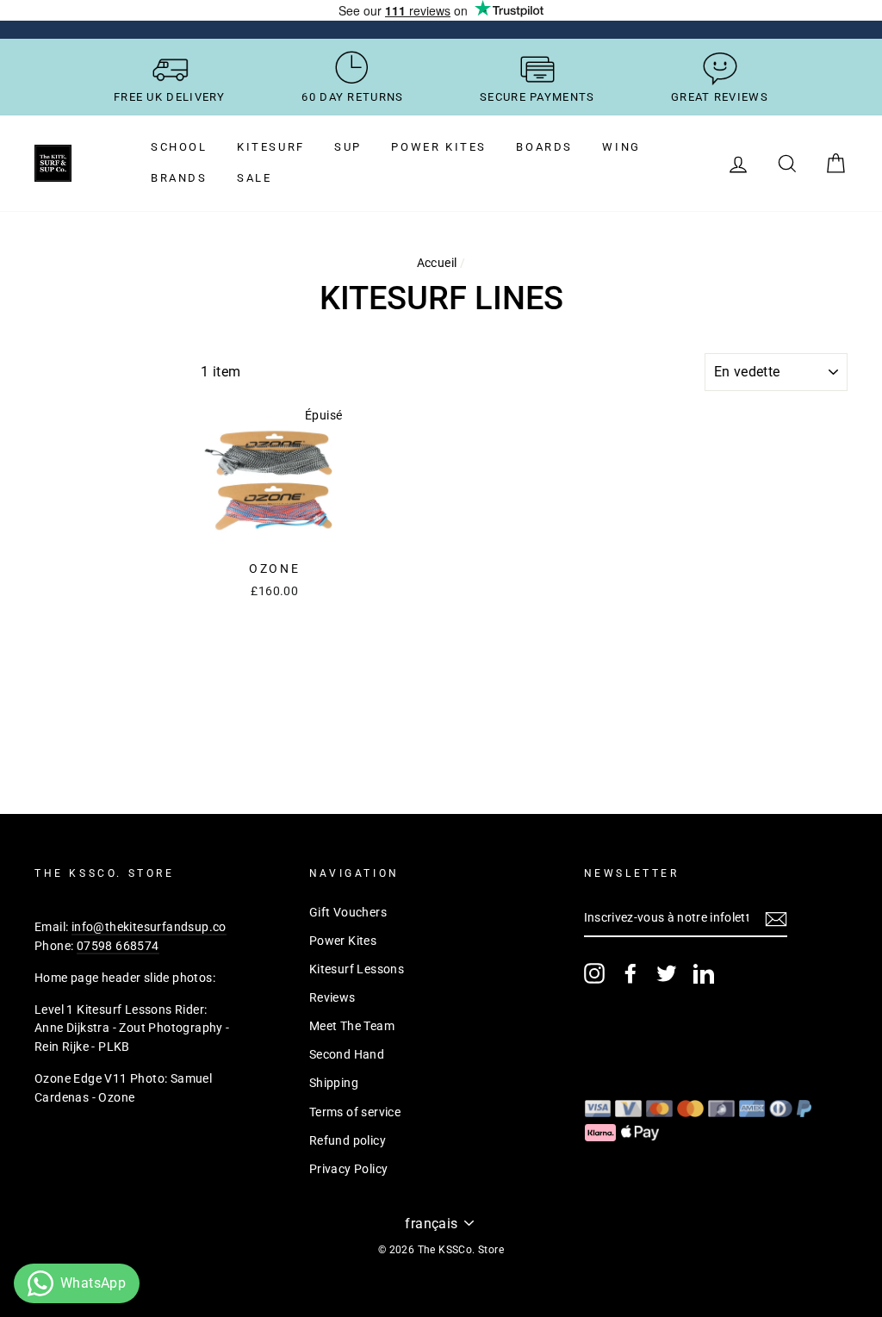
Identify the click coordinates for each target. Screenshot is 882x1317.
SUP (348, 146)
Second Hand (346, 1054)
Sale (254, 177)
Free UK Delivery (170, 96)
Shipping (333, 1083)
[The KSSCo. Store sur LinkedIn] (703, 973)
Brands (179, 177)
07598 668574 (118, 946)
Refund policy (347, 1140)
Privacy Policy (348, 1169)
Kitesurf (271, 146)
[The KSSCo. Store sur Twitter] (666, 973)
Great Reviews (719, 96)
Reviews (332, 997)
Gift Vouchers (348, 912)
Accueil (437, 263)
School (179, 146)
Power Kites (439, 146)
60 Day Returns (352, 96)
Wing (621, 146)
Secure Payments (537, 96)
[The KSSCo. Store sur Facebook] (630, 973)
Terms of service (355, 1112)
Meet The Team (351, 1026)
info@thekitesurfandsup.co (149, 927)
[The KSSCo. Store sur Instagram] (594, 973)
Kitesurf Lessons (356, 969)
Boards (544, 146)
